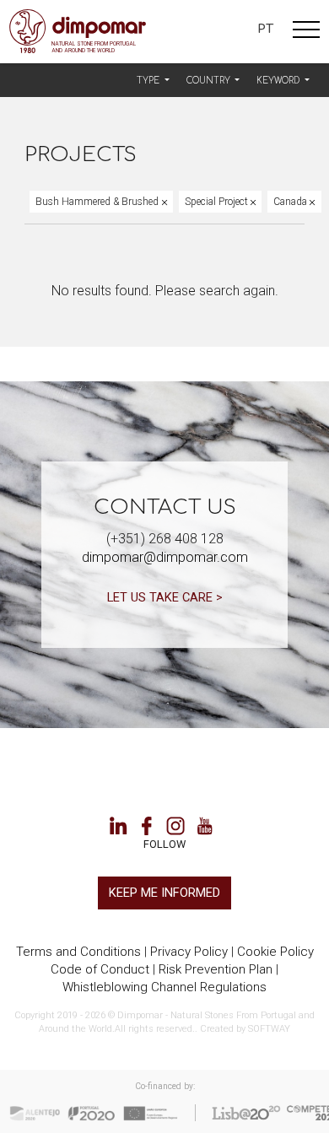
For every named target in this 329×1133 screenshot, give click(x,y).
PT (265, 28)
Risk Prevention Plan (215, 969)
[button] (153, 81)
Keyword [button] (279, 80)
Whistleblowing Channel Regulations (164, 987)
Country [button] (209, 80)
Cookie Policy (275, 951)
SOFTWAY (269, 1028)
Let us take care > (165, 597)
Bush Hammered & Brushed (98, 202)
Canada (291, 202)
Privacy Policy (189, 951)
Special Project (218, 202)
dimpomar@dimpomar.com (165, 557)
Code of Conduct (100, 969)
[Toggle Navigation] (306, 32)
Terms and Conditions (78, 951)
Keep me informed (164, 892)
